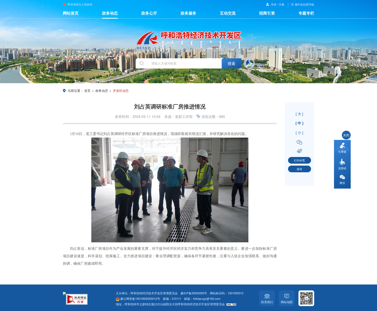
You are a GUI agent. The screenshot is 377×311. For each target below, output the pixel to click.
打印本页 (299, 160)
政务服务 (188, 13)
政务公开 (149, 13)
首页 (87, 90)
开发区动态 (121, 90)
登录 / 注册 (277, 4)
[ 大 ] (299, 113)
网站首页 (71, 13)
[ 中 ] (299, 123)
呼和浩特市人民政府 (80, 4)
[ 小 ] (299, 132)
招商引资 (267, 13)
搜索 (231, 63)
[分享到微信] (299, 142)
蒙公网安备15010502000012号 (140, 298)
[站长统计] (231, 304)
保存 (299, 169)
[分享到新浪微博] (299, 151)
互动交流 (228, 13)
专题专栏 (306, 13)
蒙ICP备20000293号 (194, 293)
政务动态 (110, 13)
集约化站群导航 (304, 4)
